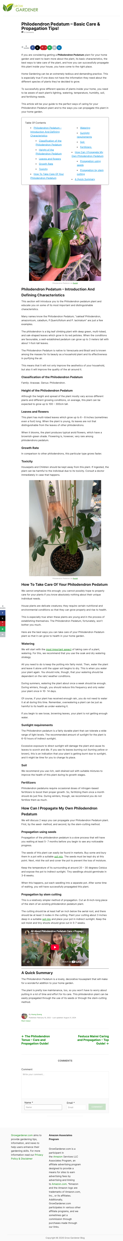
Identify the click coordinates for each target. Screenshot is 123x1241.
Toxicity (43, 169)
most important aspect (58, 649)
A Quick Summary (85, 179)
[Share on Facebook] (32, 47)
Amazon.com (59, 1184)
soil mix (58, 856)
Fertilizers (86, 147)
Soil (82, 142)
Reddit (75, 283)
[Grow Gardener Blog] (35, 8)
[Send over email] (49, 47)
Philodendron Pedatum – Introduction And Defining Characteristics (46, 131)
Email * (71, 1102)
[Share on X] (37, 47)
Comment (26, 1069)
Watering (85, 127)
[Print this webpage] (54, 47)
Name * (29, 1102)
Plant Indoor (26, 1021)
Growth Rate (46, 163)
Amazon (58, 1156)
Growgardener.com (22, 1135)
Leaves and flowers (50, 158)
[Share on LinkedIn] (59, 47)
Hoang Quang (36, 1014)
